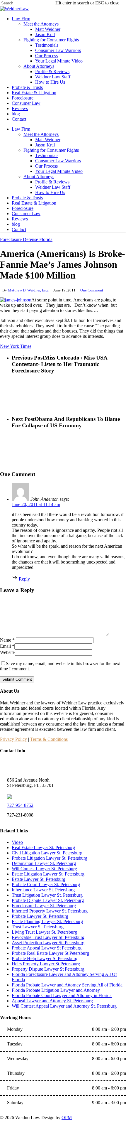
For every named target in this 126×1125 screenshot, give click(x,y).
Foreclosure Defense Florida (26, 239)
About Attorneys (38, 176)
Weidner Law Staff (52, 187)
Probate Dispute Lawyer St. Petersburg (48, 900)
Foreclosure (22, 208)
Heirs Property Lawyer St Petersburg (46, 963)
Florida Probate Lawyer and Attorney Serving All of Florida (67, 984)
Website (7, 652)
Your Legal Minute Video (59, 171)
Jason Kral (45, 144)
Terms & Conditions (49, 739)
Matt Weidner (47, 139)
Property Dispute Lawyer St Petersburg (48, 969)
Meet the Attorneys (41, 134)
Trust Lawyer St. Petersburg (38, 926)
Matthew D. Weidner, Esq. (28, 290)
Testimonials (46, 155)
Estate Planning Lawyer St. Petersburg (47, 921)
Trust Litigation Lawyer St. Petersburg (47, 895)
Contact (19, 229)
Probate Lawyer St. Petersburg (40, 916)
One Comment (91, 290)
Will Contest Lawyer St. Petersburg (44, 868)
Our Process (46, 165)
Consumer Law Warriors (58, 160)
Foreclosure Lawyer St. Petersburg (44, 905)
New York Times (15, 346)
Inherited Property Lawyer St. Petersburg (50, 910)
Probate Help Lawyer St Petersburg (44, 958)
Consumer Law (26, 213)
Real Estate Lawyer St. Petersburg (43, 847)
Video (17, 842)
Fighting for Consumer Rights (51, 150)
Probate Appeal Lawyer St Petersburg (46, 947)
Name (7, 639)
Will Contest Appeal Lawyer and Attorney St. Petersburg (64, 1005)
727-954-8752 (20, 805)
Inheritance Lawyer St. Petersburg (43, 889)
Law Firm (21, 129)
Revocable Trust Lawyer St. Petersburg (48, 937)
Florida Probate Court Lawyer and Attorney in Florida (62, 995)
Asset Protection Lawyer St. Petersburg (48, 942)
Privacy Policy (13, 739)
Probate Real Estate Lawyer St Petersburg (50, 953)
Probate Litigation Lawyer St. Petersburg (49, 858)
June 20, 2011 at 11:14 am (36, 504)
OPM (67, 1117)
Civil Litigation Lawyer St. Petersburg (47, 852)
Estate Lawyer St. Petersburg (38, 879)
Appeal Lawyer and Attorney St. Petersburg (52, 1000)
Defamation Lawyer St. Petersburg (44, 863)
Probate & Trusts (27, 197)
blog (16, 224)
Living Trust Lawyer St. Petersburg (44, 932)
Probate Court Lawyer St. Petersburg (46, 884)
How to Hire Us (50, 192)
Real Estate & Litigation (34, 202)
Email (7, 646)
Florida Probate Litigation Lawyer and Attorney (56, 990)
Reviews (20, 218)
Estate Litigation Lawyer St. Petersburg (48, 873)
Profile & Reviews (52, 181)
